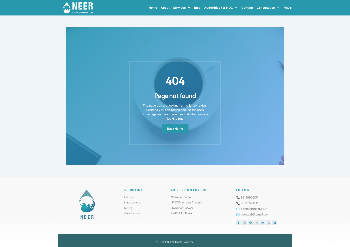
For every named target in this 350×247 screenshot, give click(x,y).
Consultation (266, 7)
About (165, 7)
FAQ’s (287, 7)
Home (153, 7)
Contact (247, 7)
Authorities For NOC (218, 7)
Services (179, 7)
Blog (197, 7)
